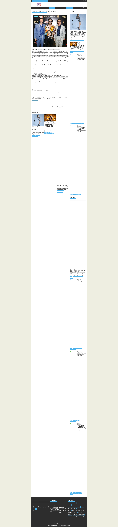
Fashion (82, 506)
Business (69, 504)
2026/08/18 (34, 126)
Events (81, 348)
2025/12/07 (72, 269)
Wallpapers (69, 519)
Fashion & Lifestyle (72, 493)
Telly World (52, 133)
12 (38, 506)
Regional (84, 516)
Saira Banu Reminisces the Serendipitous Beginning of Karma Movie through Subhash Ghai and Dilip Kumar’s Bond (40, 107)
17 (33, 507)
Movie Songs (82, 510)
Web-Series (74, 519)
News (76, 514)
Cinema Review (70, 506)
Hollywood (78, 508)
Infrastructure (82, 508)
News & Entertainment (47, 133)
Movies (79, 510)
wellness (78, 519)
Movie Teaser (70, 514)
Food (75, 508)
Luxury (76, 510)
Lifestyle (73, 510)
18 (35, 507)
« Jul (32, 513)
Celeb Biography (74, 504)
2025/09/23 (79, 279)
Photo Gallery (75, 516)
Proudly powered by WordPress (53, 525)
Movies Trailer (80, 512)
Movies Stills (75, 512)
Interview (69, 510)
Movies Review (70, 512)
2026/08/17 (46, 121)
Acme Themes (68, 525)
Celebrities (34, 135)
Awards (71, 348)
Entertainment (38, 135)
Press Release (80, 516)
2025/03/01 (79, 423)
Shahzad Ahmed (39, 13)
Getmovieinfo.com (35, 100)
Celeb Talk (82, 504)
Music (74, 514)
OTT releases (70, 516)
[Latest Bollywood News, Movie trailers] (33, 8)
